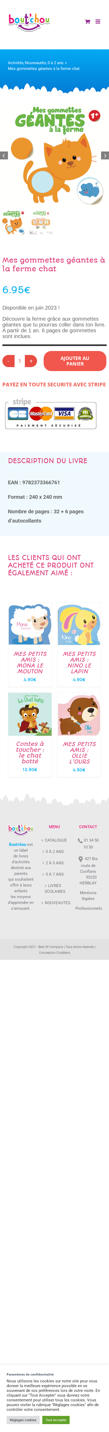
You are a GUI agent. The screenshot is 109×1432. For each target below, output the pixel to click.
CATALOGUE (55, 840)
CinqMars (63, 953)
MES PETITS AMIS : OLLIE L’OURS (79, 753)
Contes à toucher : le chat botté (30, 753)
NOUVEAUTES (55, 902)
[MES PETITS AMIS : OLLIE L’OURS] (79, 695)
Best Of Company (50, 947)
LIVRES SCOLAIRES (55, 888)
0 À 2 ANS (55, 851)
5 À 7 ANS (55, 874)
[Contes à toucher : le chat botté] (30, 695)
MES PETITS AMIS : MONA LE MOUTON (29, 663)
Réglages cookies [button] (23, 1420)
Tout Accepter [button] (56, 1420)
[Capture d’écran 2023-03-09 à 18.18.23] (54, 155)
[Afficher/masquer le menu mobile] (98, 21)
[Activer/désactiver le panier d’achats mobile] (87, 21)
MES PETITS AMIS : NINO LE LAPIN (79, 663)
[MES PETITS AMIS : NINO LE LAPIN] (79, 605)
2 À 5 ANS (55, 863)
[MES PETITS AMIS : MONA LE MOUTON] (30, 605)
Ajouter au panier (75, 361)
